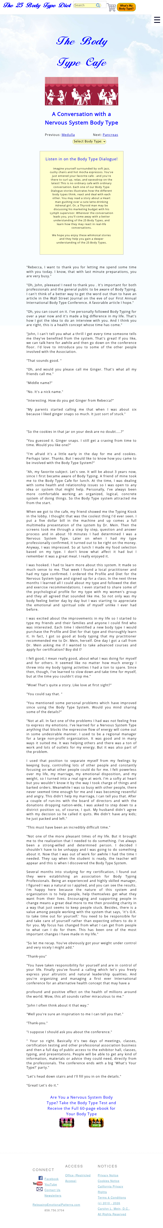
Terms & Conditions (112, 1197)
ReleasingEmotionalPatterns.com (56, 1205)
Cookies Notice (108, 1181)
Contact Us (52, 1190)
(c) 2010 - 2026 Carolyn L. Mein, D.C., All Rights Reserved (114, 1208)
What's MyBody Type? (126, 7)
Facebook (52, 1179)
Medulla (68, 135)
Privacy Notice (108, 1175)
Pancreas (110, 135)
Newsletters (53, 1195)
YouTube (51, 1184)
